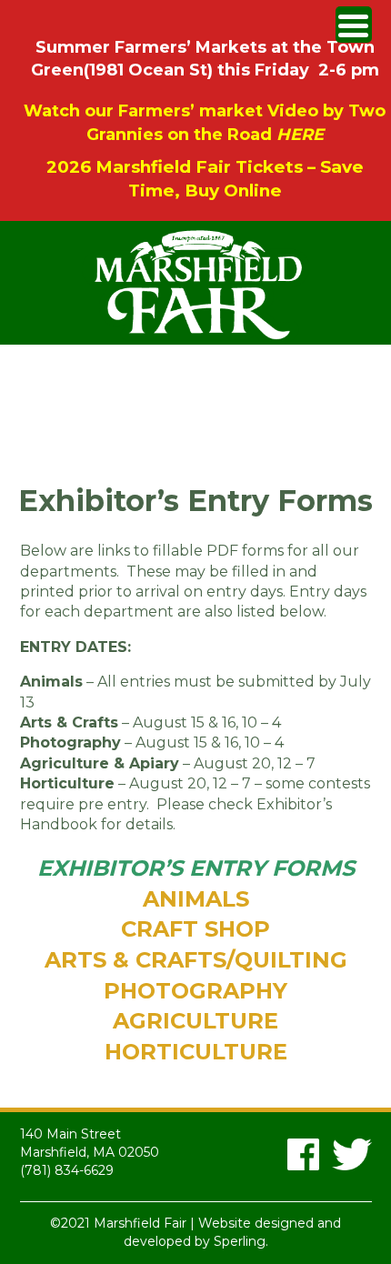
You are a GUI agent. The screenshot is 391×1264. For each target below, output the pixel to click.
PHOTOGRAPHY (195, 991)
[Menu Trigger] (354, 24)
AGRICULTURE (195, 1021)
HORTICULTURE (196, 1051)
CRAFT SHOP (195, 929)
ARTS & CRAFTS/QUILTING (196, 960)
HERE (300, 135)
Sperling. (241, 1241)
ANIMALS (196, 899)
